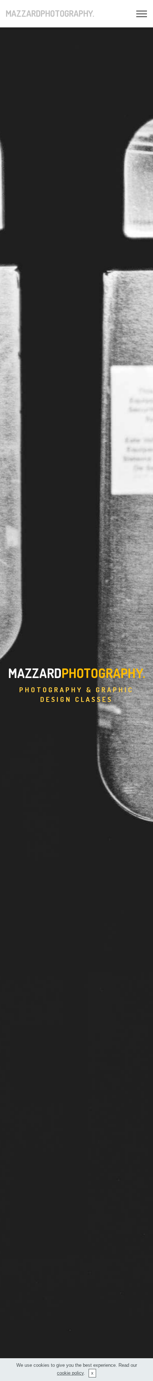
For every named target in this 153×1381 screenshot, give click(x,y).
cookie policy (70, 1373)
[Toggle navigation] (141, 13)
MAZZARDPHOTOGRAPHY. (50, 13)
